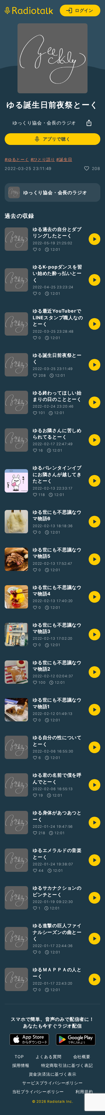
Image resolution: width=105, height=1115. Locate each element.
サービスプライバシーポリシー (52, 1082)
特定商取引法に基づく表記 (67, 1065)
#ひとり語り (43, 159)
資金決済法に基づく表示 (52, 1074)
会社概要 (81, 1056)
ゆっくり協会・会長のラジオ (44, 123)
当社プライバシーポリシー (38, 1091)
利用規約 (84, 1091)
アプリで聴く (57, 139)
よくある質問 (49, 1056)
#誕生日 (64, 159)
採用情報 (20, 1065)
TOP (19, 1056)
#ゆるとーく (17, 159)
